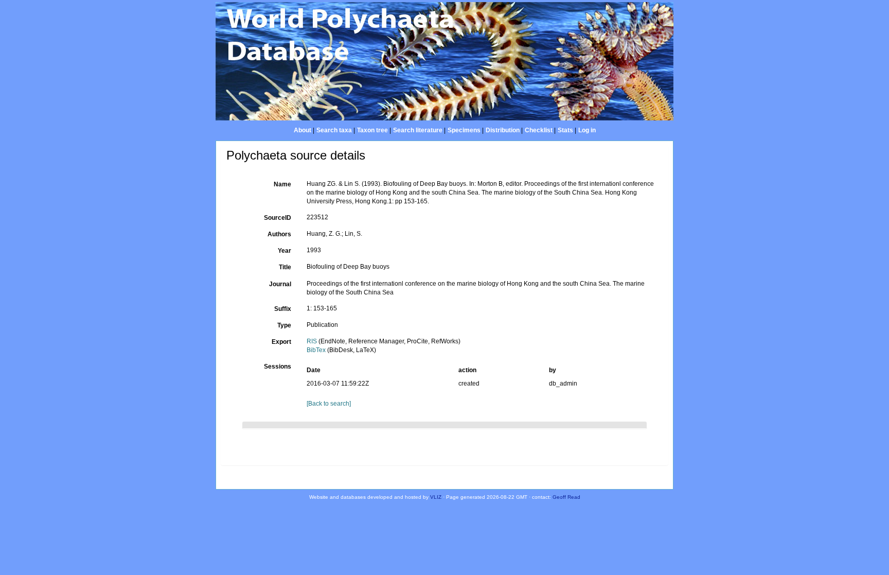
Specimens (464, 130)
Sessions (277, 366)
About (302, 130)
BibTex (316, 350)
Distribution (503, 130)
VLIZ (435, 497)
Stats (565, 130)
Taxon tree (372, 130)
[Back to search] (329, 403)
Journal (280, 284)
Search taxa (334, 130)
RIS (312, 341)
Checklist (539, 130)
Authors (279, 234)
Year (284, 250)
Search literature (417, 130)
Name (282, 184)
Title (285, 267)
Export (281, 341)
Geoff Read (566, 497)
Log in (587, 130)
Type (284, 325)
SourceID (277, 217)
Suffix (282, 308)
